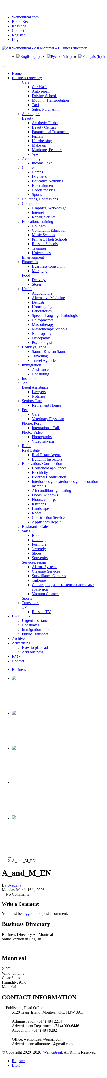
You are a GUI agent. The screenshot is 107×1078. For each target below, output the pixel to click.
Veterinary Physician (48, 419)
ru (74, 56)
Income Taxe (42, 163)
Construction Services (49, 517)
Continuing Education (49, 230)
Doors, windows (45, 495)
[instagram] (27, 947)
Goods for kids (43, 190)
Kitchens (39, 504)
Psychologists (42, 342)
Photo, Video (32, 432)
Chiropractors (42, 320)
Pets (25, 410)
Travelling (40, 356)
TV (24, 607)
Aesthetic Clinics (45, 123)
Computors (30, 203)
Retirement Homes (46, 405)
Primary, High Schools (49, 239)
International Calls (46, 428)
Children (29, 167)
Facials (37, 136)
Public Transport (35, 634)
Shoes (36, 553)
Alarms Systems (44, 567)
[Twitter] (11, 947)
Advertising (21, 643)
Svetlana (14, 885)
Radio (26, 446)
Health (27, 289)
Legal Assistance (35, 387)
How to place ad (35, 647)
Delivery (39, 280)
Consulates (30, 625)
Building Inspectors (47, 459)
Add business (32, 652)
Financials (30, 262)
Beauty (27, 118)
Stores (37, 284)
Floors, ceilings (44, 499)
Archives (19, 638)
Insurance (29, 378)
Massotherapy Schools (49, 329)
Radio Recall (22, 21)
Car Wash (39, 87)
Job (24, 383)
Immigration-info (35, 629)
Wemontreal (52, 1052)
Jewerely (39, 549)
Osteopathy (41, 338)
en (42, 56)
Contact (18, 30)
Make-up (39, 145)
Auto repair (41, 91)
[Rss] (3, 947)
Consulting (40, 374)
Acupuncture (42, 293)
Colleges (39, 226)
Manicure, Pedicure (47, 150)
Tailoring (39, 580)
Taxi (35, 105)
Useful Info (21, 616)
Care (35, 414)
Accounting (31, 158)
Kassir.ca (19, 26)
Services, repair (34, 562)
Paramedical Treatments (50, 132)
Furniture (39, 544)
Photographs (42, 437)
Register (18, 35)
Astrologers (31, 114)
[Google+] (23, 947)
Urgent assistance (35, 620)
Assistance (40, 369)
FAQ (16, 656)
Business (19, 669)
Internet (38, 212)
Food (26, 275)
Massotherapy (43, 324)
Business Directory (27, 78)
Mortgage (39, 271)
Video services (43, 441)
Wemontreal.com (25, 17)
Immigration (31, 365)
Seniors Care (32, 401)
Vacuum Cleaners (45, 594)
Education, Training (37, 221)
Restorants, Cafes (35, 526)
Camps (37, 172)
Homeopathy (42, 307)
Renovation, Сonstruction (42, 464)
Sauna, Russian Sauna (49, 351)
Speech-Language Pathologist (55, 315)
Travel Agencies (44, 360)
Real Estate (31, 450)
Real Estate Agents (46, 455)
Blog (16, 1065)
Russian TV (41, 612)
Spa (35, 154)
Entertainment (43, 185)
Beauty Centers (44, 127)
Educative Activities (47, 181)
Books (37, 535)
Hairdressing (42, 141)
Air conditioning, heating (51, 490)
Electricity (40, 472)
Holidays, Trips (34, 347)
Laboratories (42, 311)
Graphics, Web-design (49, 208)
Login (16, 39)
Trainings (39, 248)
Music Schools (43, 235)
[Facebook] (7, 947)
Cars (25, 82)
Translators (30, 603)
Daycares (39, 176)
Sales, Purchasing (45, 109)
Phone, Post (31, 423)
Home (17, 73)
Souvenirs (40, 558)
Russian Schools (45, 244)
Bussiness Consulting (48, 266)
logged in (30, 913)
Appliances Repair (46, 522)
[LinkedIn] (19, 947)
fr (103, 56)
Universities (41, 253)
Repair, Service (44, 217)
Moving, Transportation (50, 100)
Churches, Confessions (40, 199)
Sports (37, 194)
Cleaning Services (46, 571)
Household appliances (49, 468)
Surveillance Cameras (49, 576)
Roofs (36, 513)
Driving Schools (44, 96)
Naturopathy (42, 333)
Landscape (40, 508)
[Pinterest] (15, 947)
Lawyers (39, 392)
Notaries (38, 396)
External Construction (49, 477)
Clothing (39, 540)
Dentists (38, 302)
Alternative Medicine (48, 298)
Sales (26, 531)
